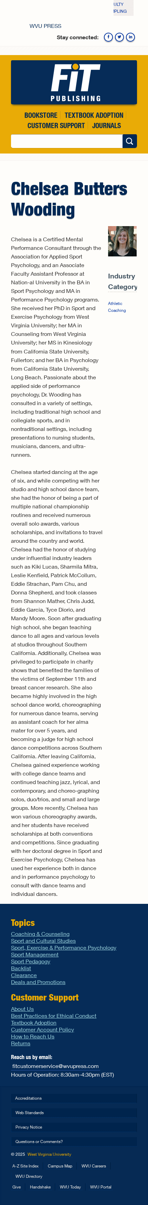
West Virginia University (49, 1154)
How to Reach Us (32, 1036)
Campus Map (60, 1166)
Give (16, 1187)
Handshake (40, 1187)
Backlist (21, 968)
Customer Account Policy (42, 1029)
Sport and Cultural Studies (43, 940)
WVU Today (70, 1187)
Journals (106, 125)
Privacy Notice (28, 1127)
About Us (22, 1008)
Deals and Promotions (38, 982)
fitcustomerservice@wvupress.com (55, 1066)
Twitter (119, 37)
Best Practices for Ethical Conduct (53, 1015)
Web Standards (29, 1112)
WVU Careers (94, 1166)
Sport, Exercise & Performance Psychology (63, 947)
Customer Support (56, 125)
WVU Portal (101, 1187)
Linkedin (130, 37)
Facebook (108, 37)
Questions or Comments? (39, 1141)
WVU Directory (28, 1176)
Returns (20, 1043)
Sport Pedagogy (30, 961)
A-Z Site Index (25, 1166)
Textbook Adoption (94, 115)
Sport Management (35, 954)
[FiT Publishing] (74, 82)
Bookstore (40, 115)
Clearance (24, 975)
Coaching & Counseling (40, 933)
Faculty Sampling (116, 8)
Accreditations (28, 1098)
